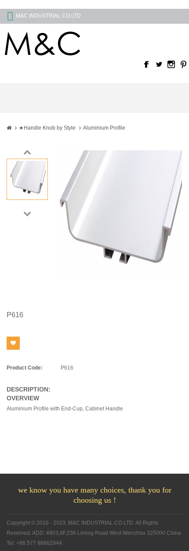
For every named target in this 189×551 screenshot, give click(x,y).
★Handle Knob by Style (47, 128)
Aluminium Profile (104, 128)
